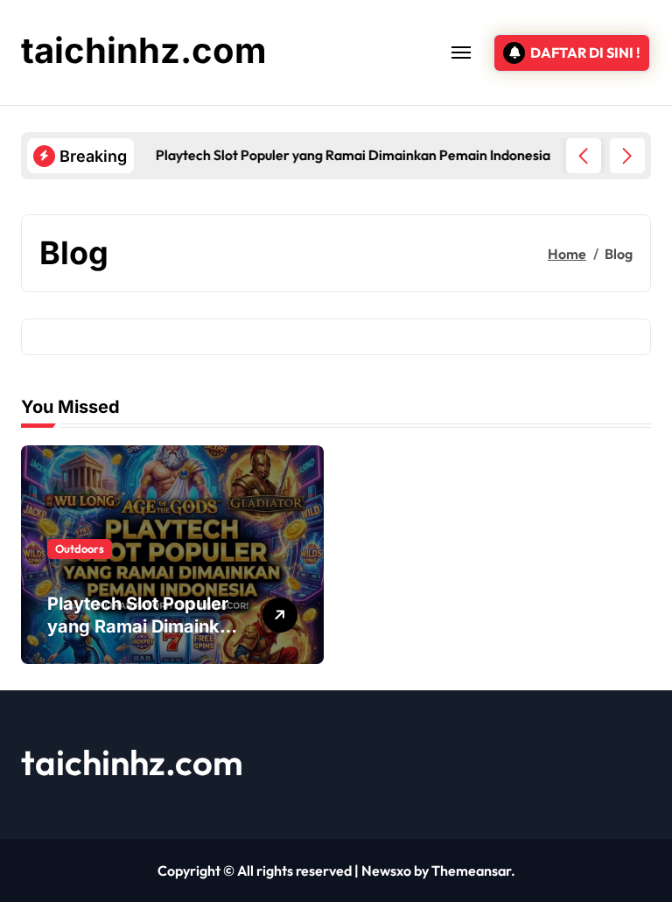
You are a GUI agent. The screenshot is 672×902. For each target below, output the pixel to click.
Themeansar (471, 870)
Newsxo (386, 870)
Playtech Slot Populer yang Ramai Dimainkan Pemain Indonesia (144, 626)
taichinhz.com (144, 50)
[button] (627, 155)
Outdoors (79, 549)
